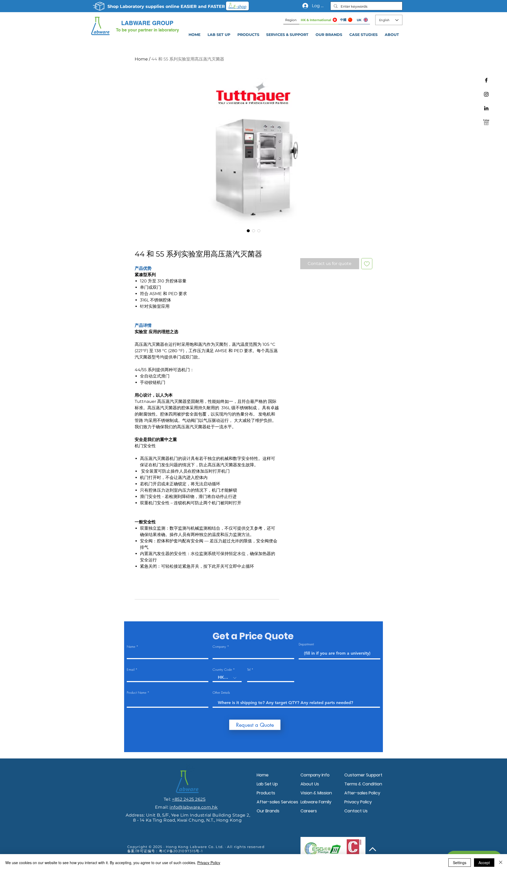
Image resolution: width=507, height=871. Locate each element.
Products (266, 793)
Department (306, 644)
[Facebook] (486, 80)
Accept (484, 862)
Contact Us (356, 811)
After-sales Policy (362, 793)
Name (131, 646)
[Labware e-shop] (486, 122)
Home (141, 59)
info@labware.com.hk (194, 807)
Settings (459, 862)
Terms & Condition (363, 784)
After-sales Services (277, 802)
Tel (248, 669)
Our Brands (268, 811)
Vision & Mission (316, 793)
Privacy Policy (358, 802)
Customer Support (363, 775)
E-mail (130, 669)
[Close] (500, 862)
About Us (310, 784)
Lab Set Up (267, 784)
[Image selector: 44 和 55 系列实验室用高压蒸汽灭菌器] (248, 230)
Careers (309, 811)
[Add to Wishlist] (366, 263)
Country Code (222, 669)
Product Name (136, 692)
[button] (287, 34)
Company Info (315, 775)
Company (219, 646)
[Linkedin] (486, 108)
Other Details (221, 692)
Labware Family (316, 802)
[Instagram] (486, 94)
